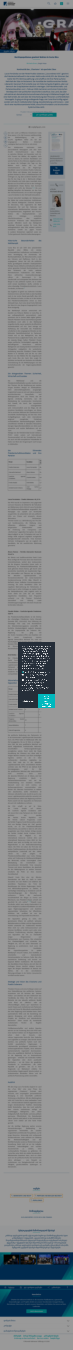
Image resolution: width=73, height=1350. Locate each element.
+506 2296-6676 (57, 225)
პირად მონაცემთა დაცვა (32, 1336)
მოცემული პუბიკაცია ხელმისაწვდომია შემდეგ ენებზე (36, 112)
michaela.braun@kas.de (58, 220)
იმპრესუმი (17, 1336)
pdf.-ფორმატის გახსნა (44, 115)
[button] (2, 1255)
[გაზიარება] (5, 145)
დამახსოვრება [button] (28, 701)
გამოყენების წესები (51, 1336)
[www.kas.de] (9, 3)
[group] (11, 1266)
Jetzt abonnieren (36, 1311)
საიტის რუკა (55, 1338)
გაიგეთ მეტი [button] (39, 668)
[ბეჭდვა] (5, 137)
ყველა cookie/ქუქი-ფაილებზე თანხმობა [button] (46, 701)
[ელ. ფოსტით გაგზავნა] (5, 141)
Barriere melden (43, 1338)
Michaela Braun (32, 63)
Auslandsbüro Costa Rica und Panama (36, 1217)
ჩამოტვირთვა (56, 170)
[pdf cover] (56, 142)
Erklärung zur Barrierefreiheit (24, 1338)
